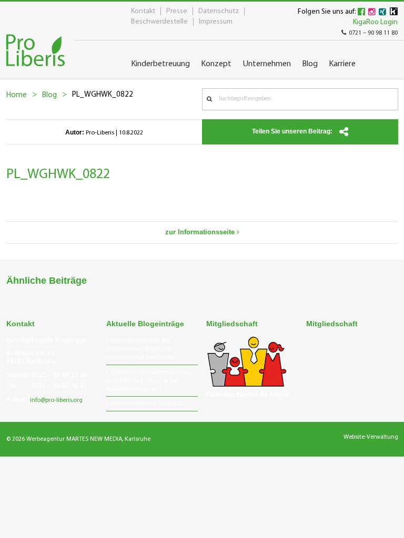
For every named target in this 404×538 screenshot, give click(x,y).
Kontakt (143, 11)
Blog (49, 95)
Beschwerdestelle (159, 22)
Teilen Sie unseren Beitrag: (293, 131)
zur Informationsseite (201, 232)
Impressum (216, 22)
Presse (176, 11)
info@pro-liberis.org (56, 400)
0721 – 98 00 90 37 (59, 385)
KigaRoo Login (375, 22)
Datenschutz (218, 11)
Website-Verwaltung (371, 437)
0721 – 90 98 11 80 (373, 33)
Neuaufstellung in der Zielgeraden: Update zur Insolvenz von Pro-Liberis (140, 349)
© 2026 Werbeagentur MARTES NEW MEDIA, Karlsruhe (78, 439)
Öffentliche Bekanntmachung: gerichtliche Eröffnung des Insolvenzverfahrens (149, 380)
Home (16, 95)
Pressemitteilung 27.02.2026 (148, 404)
